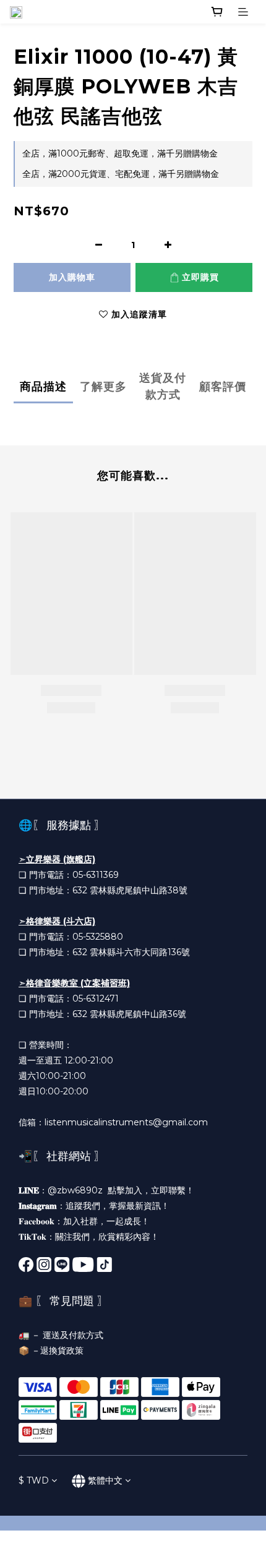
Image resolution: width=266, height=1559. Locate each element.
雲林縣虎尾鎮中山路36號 (138, 1014)
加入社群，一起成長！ (106, 1221)
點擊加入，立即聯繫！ (151, 1190)
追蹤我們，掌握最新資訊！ (117, 1205)
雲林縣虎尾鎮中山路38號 (138, 890)
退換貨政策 (62, 1350)
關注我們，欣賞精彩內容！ (107, 1236)
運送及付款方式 (73, 1335)
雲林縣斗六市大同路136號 (140, 952)
